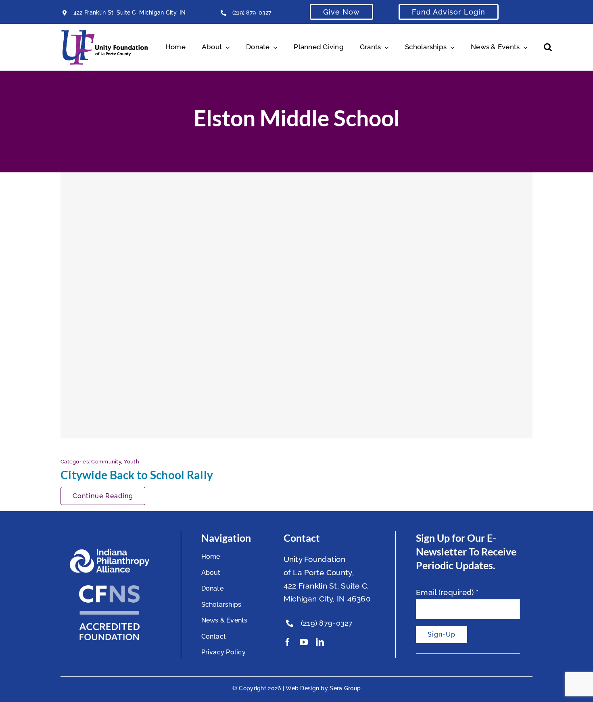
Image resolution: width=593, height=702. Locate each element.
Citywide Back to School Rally (137, 475)
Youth (131, 462)
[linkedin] (320, 642)
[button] (548, 47)
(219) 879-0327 (251, 12)
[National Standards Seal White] (109, 589)
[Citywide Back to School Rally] (296, 305)
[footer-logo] (109, 551)
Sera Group (345, 688)
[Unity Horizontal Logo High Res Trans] (104, 33)
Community (106, 462)
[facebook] (288, 642)
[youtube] (304, 642)
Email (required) (447, 592)
